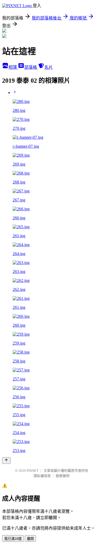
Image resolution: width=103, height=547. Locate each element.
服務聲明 (62, 476)
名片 (48, 67)
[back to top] (6, 460)
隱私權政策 (42, 476)
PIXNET (33, 471)
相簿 (13, 67)
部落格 (31, 67)
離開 (30, 539)
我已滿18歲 (13, 539)
